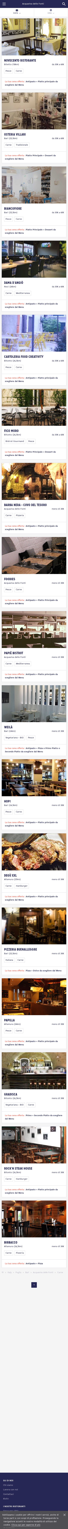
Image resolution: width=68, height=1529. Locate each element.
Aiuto (6, 1499)
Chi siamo (8, 1485)
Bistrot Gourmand (15, 441)
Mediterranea (23, 293)
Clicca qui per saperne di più (25, 1525)
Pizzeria (20, 515)
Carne (19, 71)
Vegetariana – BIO (15, 738)
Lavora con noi (10, 1490)
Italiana (9, 960)
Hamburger (22, 886)
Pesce (8, 71)
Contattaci (8, 1494)
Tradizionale (22, 145)
